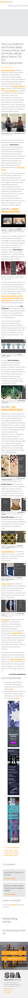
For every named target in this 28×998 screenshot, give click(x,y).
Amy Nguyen (4, 2)
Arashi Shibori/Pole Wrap (10, 210)
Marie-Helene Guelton (9, 296)
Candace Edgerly (14, 298)
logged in (14, 905)
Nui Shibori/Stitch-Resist (12, 408)
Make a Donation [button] (13, 958)
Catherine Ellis (16, 633)
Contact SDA (7, 992)
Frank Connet (6, 584)
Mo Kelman (5, 619)
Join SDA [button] (13, 953)
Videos (17, 853)
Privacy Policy (7, 990)
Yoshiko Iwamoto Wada (11, 855)
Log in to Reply (10, 878)
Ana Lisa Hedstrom (11, 91)
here (11, 689)
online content (8, 850)
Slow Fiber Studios (7, 70)
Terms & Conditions (9, 988)
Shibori (16, 850)
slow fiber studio (9, 853)
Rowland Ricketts (7, 551)
